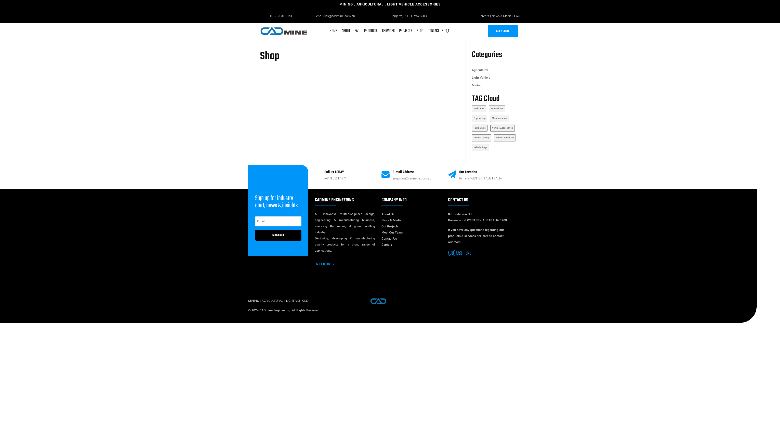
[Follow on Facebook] (456, 304)
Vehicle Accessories (502, 127)
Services (388, 30)
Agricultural (480, 70)
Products (371, 30)
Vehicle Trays (480, 147)
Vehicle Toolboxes (505, 137)
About (346, 30)
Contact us (435, 30)
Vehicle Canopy (481, 137)
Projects (405, 30)
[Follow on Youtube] (501, 304)
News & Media (501, 16)
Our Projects (390, 226)
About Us (387, 214)
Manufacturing (499, 118)
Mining (477, 85)
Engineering (479, 118)
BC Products (497, 108)
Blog (420, 30)
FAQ (517, 16)
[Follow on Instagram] (486, 304)
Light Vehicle (481, 77)
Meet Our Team (392, 232)
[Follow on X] (471, 304)
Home (333, 30)
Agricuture (479, 108)
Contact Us (389, 238)
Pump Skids (480, 127)
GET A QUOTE (502, 31)
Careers (484, 16)
